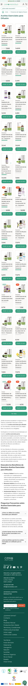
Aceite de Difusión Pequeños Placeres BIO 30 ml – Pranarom (20, 234)
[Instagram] (5, 567)
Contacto (7, 618)
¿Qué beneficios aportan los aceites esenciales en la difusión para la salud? (13, 541)
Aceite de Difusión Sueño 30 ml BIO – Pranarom (20, 266)
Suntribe (7, 652)
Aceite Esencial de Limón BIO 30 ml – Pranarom (20, 136)
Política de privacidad (11, 630)
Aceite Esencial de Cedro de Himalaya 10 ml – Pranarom (7, 234)
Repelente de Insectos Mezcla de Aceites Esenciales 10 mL (7, 105)
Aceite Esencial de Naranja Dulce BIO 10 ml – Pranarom (7, 72)
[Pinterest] (21, 567)
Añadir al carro (7, 52)
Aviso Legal (8, 632)
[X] (18, 567)
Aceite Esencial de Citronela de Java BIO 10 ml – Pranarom (20, 105)
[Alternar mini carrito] (25, 4)
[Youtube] (14, 567)
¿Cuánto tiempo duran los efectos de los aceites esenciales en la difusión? (12, 533)
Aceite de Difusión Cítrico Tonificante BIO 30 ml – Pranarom (20, 364)
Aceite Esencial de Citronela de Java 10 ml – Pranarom (20, 72)
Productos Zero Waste (11, 625)
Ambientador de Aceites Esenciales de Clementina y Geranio (7, 396)
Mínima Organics (10, 654)
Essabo (6, 659)
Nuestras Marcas (9, 623)
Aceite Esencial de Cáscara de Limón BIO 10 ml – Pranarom (7, 40)
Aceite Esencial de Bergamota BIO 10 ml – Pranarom (7, 136)
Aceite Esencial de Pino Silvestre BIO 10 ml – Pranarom (7, 331)
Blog (5, 620)
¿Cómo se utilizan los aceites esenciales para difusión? (11, 513)
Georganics (8, 647)
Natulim (6, 650)
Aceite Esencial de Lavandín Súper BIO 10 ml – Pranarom (20, 299)
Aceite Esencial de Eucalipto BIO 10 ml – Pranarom (20, 331)
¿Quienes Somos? (10, 615)
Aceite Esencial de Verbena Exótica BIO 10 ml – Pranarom (7, 364)
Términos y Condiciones (12, 627)
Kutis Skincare (9, 642)
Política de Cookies (10, 635)
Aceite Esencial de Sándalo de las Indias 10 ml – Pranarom (7, 202)
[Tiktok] (8, 567)
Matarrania (7, 645)
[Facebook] (11, 567)
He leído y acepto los (12, 609)
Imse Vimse (8, 662)
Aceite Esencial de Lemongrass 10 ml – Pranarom (7, 266)
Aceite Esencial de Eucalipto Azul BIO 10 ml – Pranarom (20, 395)
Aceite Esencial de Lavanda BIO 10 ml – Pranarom (20, 39)
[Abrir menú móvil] (1, 4)
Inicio (6, 12)
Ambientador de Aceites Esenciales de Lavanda (7, 298)
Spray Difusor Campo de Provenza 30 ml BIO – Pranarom (6, 170)
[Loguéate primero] (11, 25)
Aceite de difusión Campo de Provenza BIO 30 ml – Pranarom (20, 202)
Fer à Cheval (8, 657)
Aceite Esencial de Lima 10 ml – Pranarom (20, 169)
